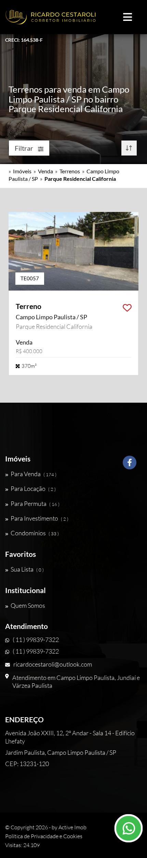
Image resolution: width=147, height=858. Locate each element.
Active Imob (72, 827)
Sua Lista (27, 569)
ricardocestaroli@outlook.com (52, 664)
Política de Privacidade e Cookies (43, 836)
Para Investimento (39, 518)
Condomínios (35, 533)
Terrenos (69, 171)
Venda (45, 171)
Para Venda (33, 474)
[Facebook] (129, 465)
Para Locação (33, 488)
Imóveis (22, 171)
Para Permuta (35, 503)
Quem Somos (28, 605)
